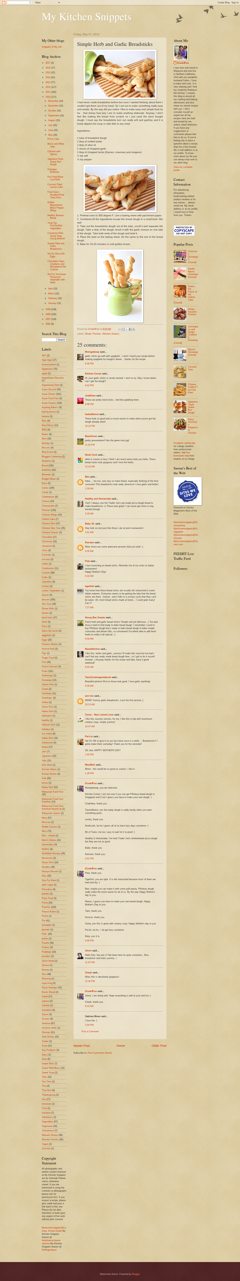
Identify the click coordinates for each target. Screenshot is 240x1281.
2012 (48, 87)
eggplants (47, 635)
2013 (48, 82)
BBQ (44, 429)
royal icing (47, 983)
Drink (44, 622)
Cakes (45, 488)
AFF (44, 355)
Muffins (45, 849)
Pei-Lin (89, 736)
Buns (44, 483)
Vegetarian (47, 1126)
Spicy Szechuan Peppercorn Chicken (193, 426)
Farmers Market (50, 644)
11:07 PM (90, 962)
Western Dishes (50, 1135)
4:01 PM (89, 858)
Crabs (45, 577)
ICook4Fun (91, 783)
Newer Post (81, 1045)
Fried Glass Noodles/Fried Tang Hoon (55, 195)
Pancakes (47, 889)
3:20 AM (89, 513)
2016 (48, 67)
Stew (44, 1059)
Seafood (46, 1023)
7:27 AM (89, 607)
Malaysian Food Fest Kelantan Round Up (52, 807)
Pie (43, 920)
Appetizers (47, 369)
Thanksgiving (48, 1095)
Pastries (97, 333)
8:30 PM (89, 363)
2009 (48, 309)
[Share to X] (127, 329)
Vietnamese (48, 1130)
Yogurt (45, 1144)
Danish (45, 595)
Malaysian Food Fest (52, 791)
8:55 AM (89, 667)
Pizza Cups (53, 139)
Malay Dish (47, 787)
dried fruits (47, 617)
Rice (44, 974)
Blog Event (47, 452)
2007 (48, 319)
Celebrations (48, 496)
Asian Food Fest (50, 398)
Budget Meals (49, 479)
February (53, 298)
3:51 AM (89, 532)
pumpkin (46, 956)
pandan (45, 893)
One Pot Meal (49, 880)
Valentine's (47, 1117)
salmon (45, 1001)
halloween (47, 715)
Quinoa (45, 965)
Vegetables (47, 1121)
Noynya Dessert (50, 871)
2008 (48, 314)
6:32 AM (89, 576)
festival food (48, 648)
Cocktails (46, 554)
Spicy (45, 1054)
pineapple (46, 925)
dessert (45, 599)
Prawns (45, 947)
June (51, 130)
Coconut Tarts (192, 368)
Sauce (45, 1014)
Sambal (46, 1005)
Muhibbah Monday (51, 853)
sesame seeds (49, 1027)
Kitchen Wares (49, 769)
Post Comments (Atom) (100, 1053)
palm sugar (47, 884)
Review (45, 969)
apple (44, 373)
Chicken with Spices (53, 152)
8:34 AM (89, 638)
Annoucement (49, 364)
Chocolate (47, 537)
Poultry (45, 943)
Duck (44, 626)
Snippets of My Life (52, 47)
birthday (46, 443)
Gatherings (47, 675)
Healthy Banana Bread (55, 216)
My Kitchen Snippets (86, 16)
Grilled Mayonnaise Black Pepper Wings (55, 206)
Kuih (44, 778)
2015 (48, 72)
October (52, 110)
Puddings (46, 952)
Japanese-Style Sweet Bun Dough (55, 162)
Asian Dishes (48, 394)
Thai (44, 1086)
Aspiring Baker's (50, 407)
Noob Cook (91, 454)
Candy (45, 492)
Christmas (47, 541)
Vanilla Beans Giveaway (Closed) (193, 272)
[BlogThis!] (123, 329)
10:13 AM (90, 704)
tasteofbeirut (92, 414)
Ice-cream (47, 733)
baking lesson (49, 411)
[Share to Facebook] (130, 329)
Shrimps (46, 1032)
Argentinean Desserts (53, 378)
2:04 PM (89, 1025)
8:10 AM (89, 1006)
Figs (44, 653)
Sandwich (47, 1010)
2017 (48, 62)
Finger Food (48, 657)
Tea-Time (46, 1081)
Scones (46, 1018)
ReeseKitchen (92, 649)
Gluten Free (48, 684)
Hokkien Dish (48, 724)
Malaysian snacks (51, 813)
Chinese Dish (48, 523)
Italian (45, 747)
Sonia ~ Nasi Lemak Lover (99, 714)
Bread (88, 333)
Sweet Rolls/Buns (51, 1068)
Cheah (88, 972)
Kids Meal (47, 765)
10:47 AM (90, 726)
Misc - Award (48, 835)
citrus (44, 550)
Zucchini (46, 1148)
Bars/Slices (48, 425)
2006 (48, 324)
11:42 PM (90, 444)
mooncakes (48, 844)
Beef (44, 438)
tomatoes (46, 1103)
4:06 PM (89, 940)
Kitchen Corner (93, 373)
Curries (45, 586)
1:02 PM (89, 754)
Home (120, 1045)
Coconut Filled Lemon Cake (55, 185)
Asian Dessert (49, 389)
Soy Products (49, 1050)
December (53, 101)
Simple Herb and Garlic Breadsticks (55, 246)
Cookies (46, 572)
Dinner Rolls (48, 608)
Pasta (45, 902)
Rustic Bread (48, 992)
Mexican (46, 822)
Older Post (159, 1045)
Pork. (44, 934)
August (52, 120)
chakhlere (90, 395)
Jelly (44, 760)
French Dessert (49, 666)
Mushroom (47, 858)
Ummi (88, 950)
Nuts (44, 875)
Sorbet (45, 1041)
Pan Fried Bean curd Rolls (55, 178)
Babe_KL (90, 523)
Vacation (46, 1112)
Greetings (47, 693)
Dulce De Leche (50, 631)
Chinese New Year (51, 528)
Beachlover (91, 436)
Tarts (44, 1077)
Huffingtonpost (49, 1249)
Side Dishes (48, 1036)
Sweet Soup (48, 1072)
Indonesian (47, 742)
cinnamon (47, 546)
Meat (44, 817)
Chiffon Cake (48, 519)
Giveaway (47, 680)
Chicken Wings (49, 514)
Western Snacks (110, 333)
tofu (44, 1099)
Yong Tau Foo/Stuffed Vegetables (54, 226)
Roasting (46, 978)
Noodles (46, 867)
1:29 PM (89, 773)
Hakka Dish (48, 711)
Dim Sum (46, 604)
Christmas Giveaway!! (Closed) (193, 257)
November (53, 105)
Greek (45, 689)
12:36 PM (90, 981)
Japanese (47, 756)
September (54, 115)
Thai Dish (46, 1090)
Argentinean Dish (50, 385)
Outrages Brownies (53, 170)
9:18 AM (89, 686)
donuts (45, 613)
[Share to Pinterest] (133, 329)
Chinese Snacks (50, 532)
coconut (46, 559)
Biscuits (46, 447)
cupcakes (47, 581)
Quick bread (48, 960)
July (50, 125)
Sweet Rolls (48, 1063)
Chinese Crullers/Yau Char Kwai (193, 388)
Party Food (47, 898)
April (50, 288)
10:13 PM (90, 426)
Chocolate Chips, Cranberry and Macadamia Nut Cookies (56, 265)
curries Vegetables (51, 590)
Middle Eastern (49, 826)
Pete (87, 561)
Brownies (46, 474)
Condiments (48, 568)
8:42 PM (89, 385)
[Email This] (120, 329)
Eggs (44, 639)
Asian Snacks (49, 403)
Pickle (45, 916)
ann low (89, 696)
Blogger (136, 1274)
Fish (44, 662)
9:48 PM (89, 404)
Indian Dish (47, 738)
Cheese (46, 501)
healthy (45, 720)
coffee (45, 563)
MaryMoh (90, 764)
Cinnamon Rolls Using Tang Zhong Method (56, 236)
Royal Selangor (49, 987)
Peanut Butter (49, 911)
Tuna (44, 1108)
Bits (87, 476)
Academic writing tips (184, 443)
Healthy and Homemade (98, 498)
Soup (44, 1045)
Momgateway (92, 352)
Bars (44, 420)
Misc (44, 831)
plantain (46, 929)
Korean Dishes (49, 774)
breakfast (46, 470)
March (51, 293)
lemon (45, 782)
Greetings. (47, 697)
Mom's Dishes (49, 840)
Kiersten (89, 542)
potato (45, 938)
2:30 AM (89, 488)
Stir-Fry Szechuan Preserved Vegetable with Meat (56, 278)
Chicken (46, 510)
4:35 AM (89, 551)
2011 (48, 92)
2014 (48, 77)
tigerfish (89, 586)
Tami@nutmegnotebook (98, 677)
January (52, 303)
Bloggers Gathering (51, 456)
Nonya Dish (48, 862)
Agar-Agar (47, 360)
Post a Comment (90, 1031)
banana (45, 416)
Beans (45, 434)
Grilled (45, 702)
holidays (46, 729)
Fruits (45, 671)
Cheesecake (48, 505)
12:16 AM (90, 466)
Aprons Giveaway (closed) (193, 352)
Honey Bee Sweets (95, 617)
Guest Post (47, 706)
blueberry (46, 461)
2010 (48, 97)
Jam (44, 751)
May (50, 135)
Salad (45, 996)
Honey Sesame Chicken (192, 312)
